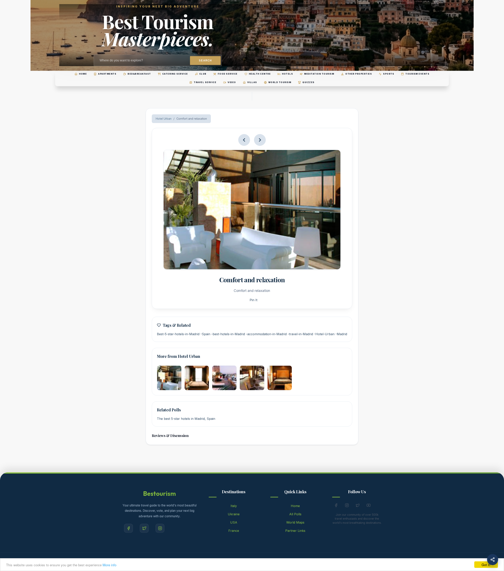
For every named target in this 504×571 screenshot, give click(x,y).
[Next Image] (260, 140)
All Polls (295, 514)
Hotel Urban (163, 118)
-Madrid (341, 334)
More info (109, 564)
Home (295, 506)
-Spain (205, 334)
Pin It (253, 300)
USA (233, 522)
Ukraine (234, 514)
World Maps (295, 522)
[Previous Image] (244, 140)
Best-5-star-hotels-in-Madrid (178, 334)
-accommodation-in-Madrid (266, 334)
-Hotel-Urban (324, 334)
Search (205, 60)
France (233, 531)
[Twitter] (144, 528)
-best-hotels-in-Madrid (228, 334)
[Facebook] (128, 528)
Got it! (486, 564)
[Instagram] (160, 528)
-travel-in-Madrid (300, 334)
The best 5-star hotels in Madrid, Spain (186, 419)
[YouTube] (369, 506)
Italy (234, 506)
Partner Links (295, 531)
